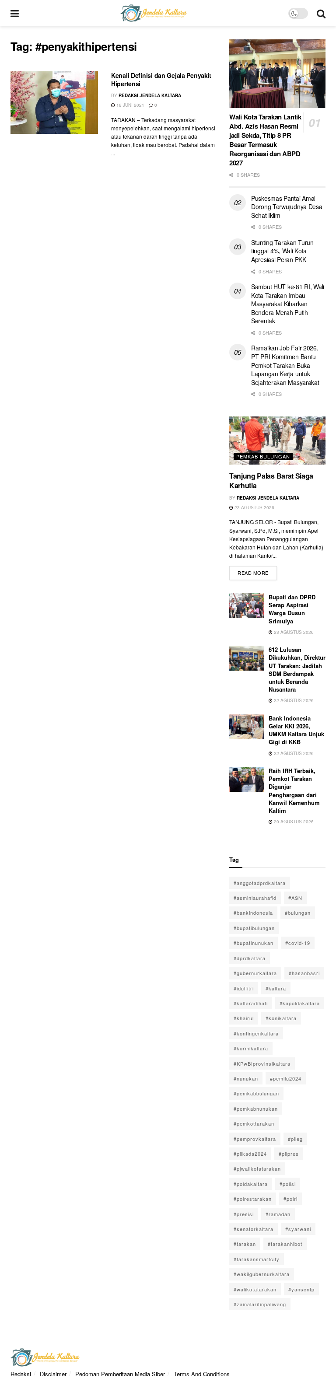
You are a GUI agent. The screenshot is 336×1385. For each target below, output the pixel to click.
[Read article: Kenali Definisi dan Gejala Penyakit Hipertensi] (54, 102)
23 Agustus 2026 (253, 507)
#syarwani (298, 1228)
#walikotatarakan (255, 1289)
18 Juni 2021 (129, 105)
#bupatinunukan (253, 942)
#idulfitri (244, 988)
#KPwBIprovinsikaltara (262, 1063)
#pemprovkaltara (255, 1138)
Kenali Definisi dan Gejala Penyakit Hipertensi (161, 79)
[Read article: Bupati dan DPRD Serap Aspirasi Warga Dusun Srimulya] (246, 605)
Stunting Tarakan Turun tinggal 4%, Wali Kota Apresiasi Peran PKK (282, 251)
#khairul (244, 1017)
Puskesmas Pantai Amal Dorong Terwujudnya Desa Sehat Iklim (286, 207)
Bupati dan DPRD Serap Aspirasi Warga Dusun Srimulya (292, 609)
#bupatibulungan (254, 927)
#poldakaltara (251, 1183)
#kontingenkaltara (256, 1033)
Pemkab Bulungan (263, 456)
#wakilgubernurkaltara (262, 1273)
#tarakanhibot (285, 1243)
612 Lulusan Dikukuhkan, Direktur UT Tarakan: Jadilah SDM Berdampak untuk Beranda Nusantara (297, 669)
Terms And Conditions (202, 1374)
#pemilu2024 (285, 1078)
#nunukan (246, 1078)
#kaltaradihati (251, 1003)
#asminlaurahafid (255, 897)
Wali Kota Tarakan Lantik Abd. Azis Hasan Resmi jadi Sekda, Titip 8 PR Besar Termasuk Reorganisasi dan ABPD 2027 (265, 140)
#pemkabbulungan (256, 1093)
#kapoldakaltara (300, 1003)
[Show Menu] (14, 13)
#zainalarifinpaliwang (260, 1304)
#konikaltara (281, 1017)
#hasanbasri (304, 972)
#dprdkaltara (250, 958)
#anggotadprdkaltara (260, 882)
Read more (257, 571)
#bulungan (298, 912)
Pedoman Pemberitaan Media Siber (120, 1374)
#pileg (295, 1138)
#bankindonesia (253, 912)
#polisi (288, 1183)
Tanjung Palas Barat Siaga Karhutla (271, 480)
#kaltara (276, 988)
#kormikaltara (251, 1048)
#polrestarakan (253, 1198)
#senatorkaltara (253, 1228)
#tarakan (245, 1243)
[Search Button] (321, 13)
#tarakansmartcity (257, 1259)
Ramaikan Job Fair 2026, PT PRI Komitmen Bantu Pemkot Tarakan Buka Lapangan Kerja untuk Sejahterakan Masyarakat (285, 364)
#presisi (244, 1213)
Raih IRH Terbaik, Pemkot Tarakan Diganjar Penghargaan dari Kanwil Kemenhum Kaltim (294, 790)
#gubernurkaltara (255, 972)
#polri (291, 1198)
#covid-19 (297, 942)
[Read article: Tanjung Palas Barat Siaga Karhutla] (277, 440)
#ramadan (278, 1213)
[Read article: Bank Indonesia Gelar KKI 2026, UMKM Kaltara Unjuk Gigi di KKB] (246, 726)
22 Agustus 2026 (293, 700)
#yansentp (301, 1289)
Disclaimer (53, 1374)
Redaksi (20, 1374)
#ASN (295, 897)
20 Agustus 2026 (293, 821)
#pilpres (289, 1153)
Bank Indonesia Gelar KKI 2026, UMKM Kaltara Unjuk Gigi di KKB (296, 730)
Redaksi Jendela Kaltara (150, 95)
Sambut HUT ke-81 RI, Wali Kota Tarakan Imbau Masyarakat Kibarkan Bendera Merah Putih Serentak (287, 303)
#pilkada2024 (250, 1153)
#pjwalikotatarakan (257, 1168)
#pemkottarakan (254, 1123)
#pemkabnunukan (256, 1108)
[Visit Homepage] (153, 13)
